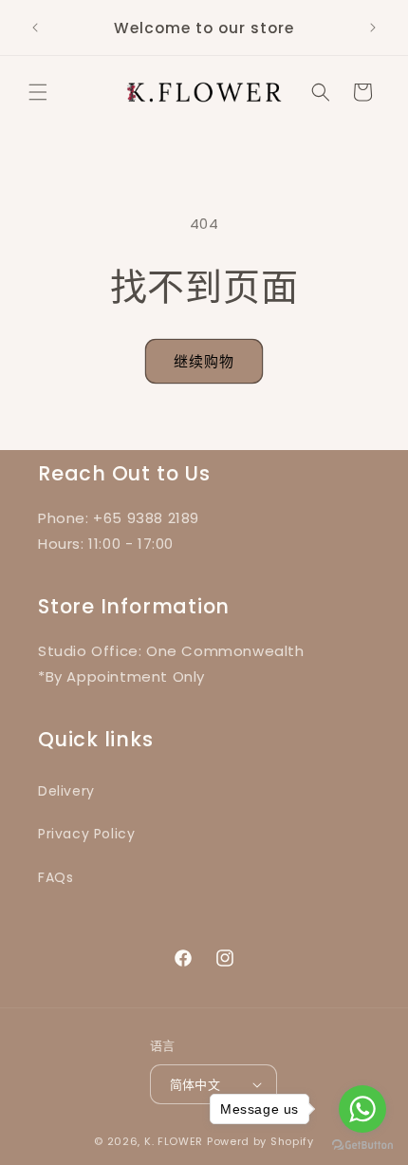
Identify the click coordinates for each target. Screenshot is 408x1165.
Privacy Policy (86, 833)
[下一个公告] (373, 27)
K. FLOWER (173, 1141)
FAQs (55, 877)
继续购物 (204, 361)
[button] (38, 92)
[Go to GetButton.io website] (362, 1145)
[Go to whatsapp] (362, 1109)
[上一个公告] (35, 27)
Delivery (66, 790)
